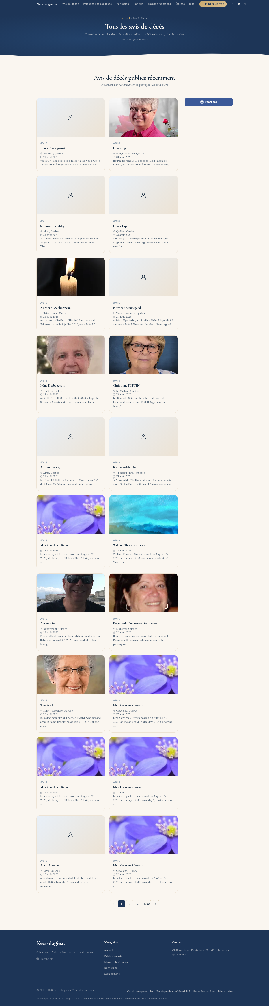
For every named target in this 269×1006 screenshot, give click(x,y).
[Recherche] (231, 4)
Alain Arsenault (51, 865)
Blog (192, 3)
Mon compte (112, 973)
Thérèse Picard (50, 705)
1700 (147, 903)
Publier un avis (214, 4)
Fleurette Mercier (125, 467)
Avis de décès (70, 3)
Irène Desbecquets (52, 385)
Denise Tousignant (52, 148)
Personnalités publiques (97, 3)
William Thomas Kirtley (129, 545)
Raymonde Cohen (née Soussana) (135, 623)
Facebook (211, 101)
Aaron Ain (47, 623)
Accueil (126, 18)
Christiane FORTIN (126, 385)
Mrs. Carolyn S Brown (55, 545)
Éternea (180, 3)
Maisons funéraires (159, 3)
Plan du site (225, 991)
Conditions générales (140, 991)
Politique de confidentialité (173, 991)
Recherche (110, 967)
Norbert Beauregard (127, 308)
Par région (122, 3)
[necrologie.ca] (46, 4)
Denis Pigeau (121, 148)
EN (244, 4)
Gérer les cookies (204, 991)
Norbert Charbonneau (55, 308)
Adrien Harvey (50, 467)
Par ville (138, 3)
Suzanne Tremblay (52, 226)
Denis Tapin (121, 226)
